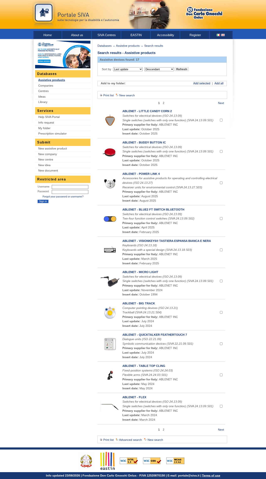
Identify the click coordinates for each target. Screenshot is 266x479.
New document (48, 170)
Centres (43, 91)
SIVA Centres (106, 35)
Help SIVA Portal (49, 117)
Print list (108, 95)
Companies (45, 85)
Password (43, 191)
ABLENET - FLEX (134, 397)
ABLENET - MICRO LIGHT (140, 272)
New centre (45, 159)
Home (47, 35)
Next (221, 103)
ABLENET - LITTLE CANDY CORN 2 (147, 111)
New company (47, 154)
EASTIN (136, 35)
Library (42, 102)
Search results (153, 45)
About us (77, 35)
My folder (44, 128)
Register (195, 35)
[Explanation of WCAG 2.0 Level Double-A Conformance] (177, 460)
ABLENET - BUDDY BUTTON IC (144, 142)
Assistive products (51, 80)
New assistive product (52, 148)
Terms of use (211, 475)
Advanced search (130, 439)
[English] (223, 35)
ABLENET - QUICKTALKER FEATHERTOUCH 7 (154, 334)
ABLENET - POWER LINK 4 (141, 173)
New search (127, 95)
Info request (46, 122)
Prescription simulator (52, 133)
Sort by (106, 69)
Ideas (42, 96)
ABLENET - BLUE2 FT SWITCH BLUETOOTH (153, 209)
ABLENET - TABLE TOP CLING (143, 366)
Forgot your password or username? (63, 196)
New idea (44, 165)
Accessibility (165, 35)
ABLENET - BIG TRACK (138, 303)
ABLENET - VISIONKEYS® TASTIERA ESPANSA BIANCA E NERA (166, 241)
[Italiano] (218, 35)
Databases (104, 45)
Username (43, 186)
